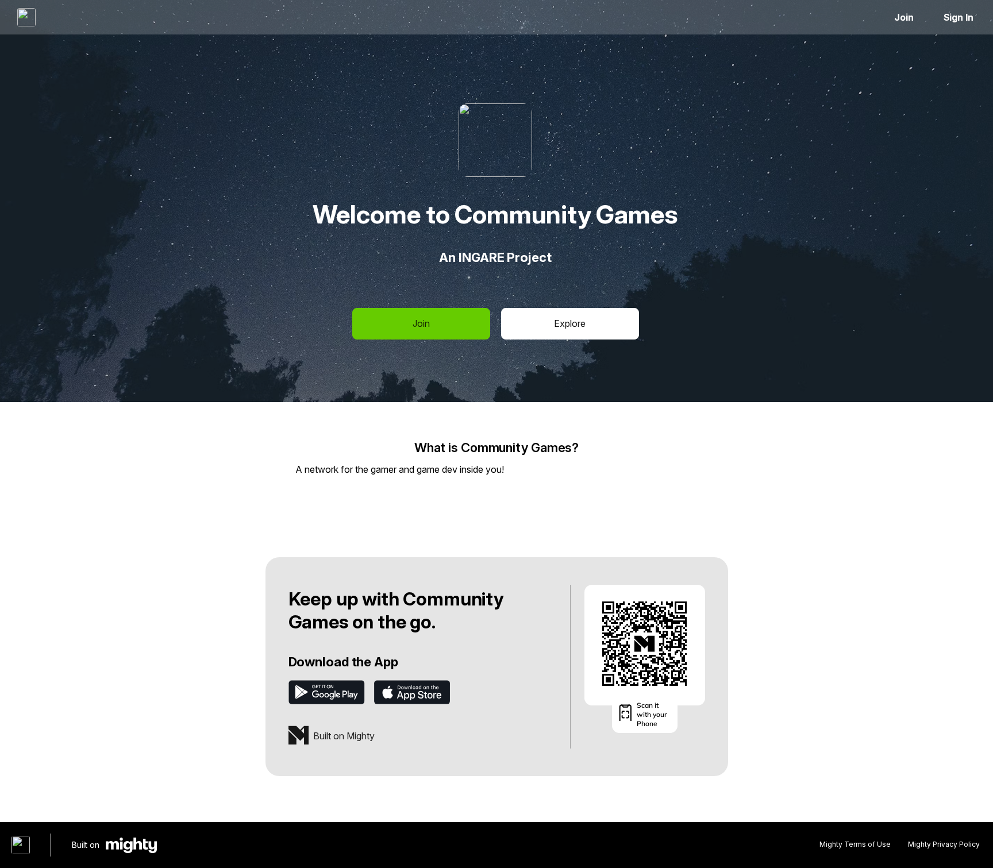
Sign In (958, 17)
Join (904, 17)
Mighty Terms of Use (855, 844)
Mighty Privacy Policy (944, 844)
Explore (570, 323)
